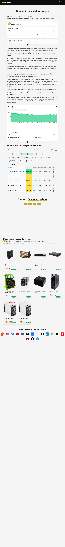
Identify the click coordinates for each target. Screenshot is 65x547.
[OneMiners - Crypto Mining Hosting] (7, 2)
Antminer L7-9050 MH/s (24, 291)
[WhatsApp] (52, 334)
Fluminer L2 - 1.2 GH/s (24, 264)
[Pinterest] (27, 338)
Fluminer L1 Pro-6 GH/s (54, 291)
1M (30, 204)
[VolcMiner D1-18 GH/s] (55, 254)
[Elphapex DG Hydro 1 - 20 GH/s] (40, 254)
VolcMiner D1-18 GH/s (54, 264)
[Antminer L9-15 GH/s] (25, 309)
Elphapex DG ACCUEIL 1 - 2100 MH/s (10, 264)
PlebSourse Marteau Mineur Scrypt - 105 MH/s (9, 293)
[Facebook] (22, 334)
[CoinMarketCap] (32, 334)
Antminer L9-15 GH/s (24, 318)
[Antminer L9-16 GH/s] (10, 309)
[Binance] (37, 334)
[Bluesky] (12, 334)
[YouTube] (17, 334)
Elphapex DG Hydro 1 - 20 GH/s (39, 264)
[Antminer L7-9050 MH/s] (25, 282)
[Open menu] (62, 2)
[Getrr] (62, 334)
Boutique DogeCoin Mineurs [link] (55, 243)
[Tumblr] (32, 338)
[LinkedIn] (47, 334)
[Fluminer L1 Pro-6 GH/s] (55, 282)
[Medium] (57, 334)
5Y (34, 204)
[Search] (55, 2)
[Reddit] (2, 334)
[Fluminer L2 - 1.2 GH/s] (25, 254)
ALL (39, 204)
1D (25, 204)
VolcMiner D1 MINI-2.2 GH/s (39, 292)
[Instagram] (7, 334)
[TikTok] (42, 334)
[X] (27, 334)
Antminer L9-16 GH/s (9, 318)
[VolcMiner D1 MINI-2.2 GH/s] (40, 282)
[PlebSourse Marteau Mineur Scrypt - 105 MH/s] (10, 282)
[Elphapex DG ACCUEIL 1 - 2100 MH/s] (10, 254)
